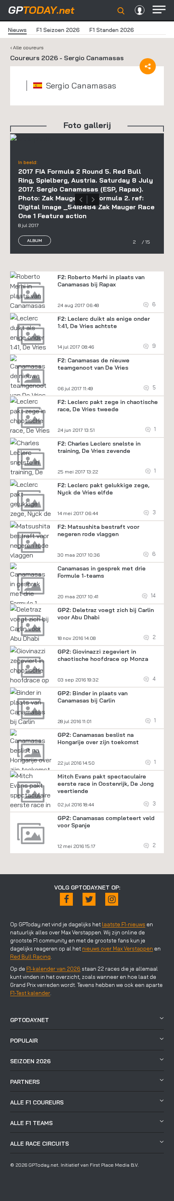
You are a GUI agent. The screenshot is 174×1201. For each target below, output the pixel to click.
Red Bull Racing (30, 956)
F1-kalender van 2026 (53, 968)
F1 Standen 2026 (111, 30)
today (41, 10)
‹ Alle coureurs (27, 47)
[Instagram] (111, 899)
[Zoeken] (121, 11)
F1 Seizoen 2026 (58, 30)
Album (34, 240)
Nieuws (17, 30)
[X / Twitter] (89, 899)
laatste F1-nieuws (123, 924)
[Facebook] (66, 899)
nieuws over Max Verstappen (117, 948)
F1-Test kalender (30, 993)
